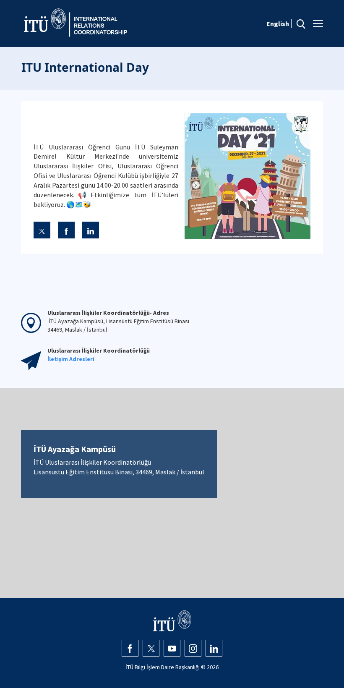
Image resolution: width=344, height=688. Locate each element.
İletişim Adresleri (70, 359)
